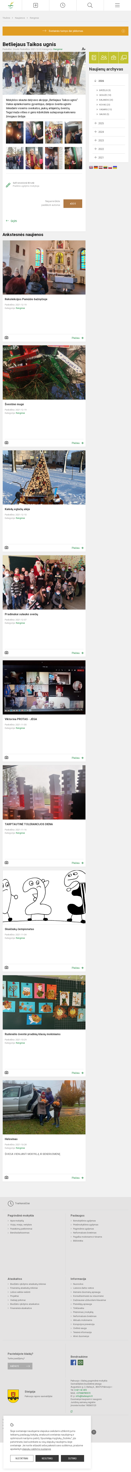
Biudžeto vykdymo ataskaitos (24, 1304)
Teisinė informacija (82, 1332)
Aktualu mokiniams (82, 1320)
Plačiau (76, 338)
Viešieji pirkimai (18, 1300)
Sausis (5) (104, 114)
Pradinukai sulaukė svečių (21, 614)
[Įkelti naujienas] (35, 5)
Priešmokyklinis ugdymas (85, 1224)
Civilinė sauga (80, 1328)
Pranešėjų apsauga (82, 1304)
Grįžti (14, 221)
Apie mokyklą (17, 1220)
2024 (101, 132)
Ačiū (73, 203)
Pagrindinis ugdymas (83, 1228)
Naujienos (20, 18)
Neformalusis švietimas (84, 1232)
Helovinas (11, 1139)
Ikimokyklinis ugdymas (84, 1220)
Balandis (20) (106, 100)
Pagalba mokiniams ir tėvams (87, 1237)
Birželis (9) (105, 90)
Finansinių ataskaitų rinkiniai (24, 1288)
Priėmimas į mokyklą (83, 1312)
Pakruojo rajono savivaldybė (38, 1396)
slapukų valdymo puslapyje (36, 1449)
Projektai (14, 1296)
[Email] (80, 1362)
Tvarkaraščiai (22, 1203)
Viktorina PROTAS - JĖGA (21, 719)
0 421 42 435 (80, 1390)
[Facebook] (73, 1362)
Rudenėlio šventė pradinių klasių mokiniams (33, 1034)
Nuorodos (78, 1284)
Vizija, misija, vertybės (21, 1224)
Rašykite (14, 1366)
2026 (101, 81)
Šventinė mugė (14, 404)
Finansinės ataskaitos (21, 1308)
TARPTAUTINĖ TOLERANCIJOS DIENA (29, 824)
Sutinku (72, 1458)
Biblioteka (78, 1240)
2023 (101, 140)
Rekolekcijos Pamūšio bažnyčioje (26, 299)
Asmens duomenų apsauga (86, 1292)
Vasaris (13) (105, 109)
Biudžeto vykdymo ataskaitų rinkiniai (28, 1284)
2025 (101, 123)
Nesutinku (47, 1458)
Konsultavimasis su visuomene (88, 1296)
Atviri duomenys (81, 1336)
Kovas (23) (104, 105)
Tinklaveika (78, 1308)
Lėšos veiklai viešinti (20, 1292)
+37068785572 (83, 1393)
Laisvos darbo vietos (83, 1288)
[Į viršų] (93, 1432)
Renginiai (34, 18)
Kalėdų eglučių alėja (17, 509)
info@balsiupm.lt (84, 1396)
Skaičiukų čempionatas (19, 929)
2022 (101, 149)
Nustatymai (22, 1458)
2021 (101, 157)
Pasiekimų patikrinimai (21, 1228)
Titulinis (7, 18)
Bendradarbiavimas (19, 1232)
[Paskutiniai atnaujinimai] (62, 5)
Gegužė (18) (105, 95)
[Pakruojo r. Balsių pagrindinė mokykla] (11, 5)
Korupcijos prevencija (83, 1324)
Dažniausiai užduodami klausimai (89, 1300)
